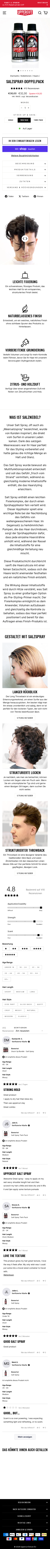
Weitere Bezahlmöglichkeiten (25, 155)
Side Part (10, 1004)
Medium (20, 992)
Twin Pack (24, 120)
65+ (6, 979)
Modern (9, 1016)
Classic (22, 1016)
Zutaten (25, 181)
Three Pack (38, 120)
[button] (25, 88)
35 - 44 (8, 973)
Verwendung (25, 175)
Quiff (40, 1004)
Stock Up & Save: (25, 115)
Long (32, 992)
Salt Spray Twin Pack (19, 1135)
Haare (36, 76)
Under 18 (9, 967)
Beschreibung (25, 164)
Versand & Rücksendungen (25, 187)
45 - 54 (21, 973)
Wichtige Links (24, 1523)
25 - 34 (36, 967)
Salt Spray (15, 1303)
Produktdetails (25, 170)
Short (8, 992)
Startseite (14, 76)
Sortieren (20, 1028)
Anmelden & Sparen (24, 1529)
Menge (25, 102)
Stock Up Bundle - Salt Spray (22, 1051)
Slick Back (26, 1004)
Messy (18, 1010)
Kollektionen (26, 76)
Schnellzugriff (24, 1516)
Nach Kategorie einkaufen (24, 1509)
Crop (7, 1010)
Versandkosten (32, 96)
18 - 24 (23, 967)
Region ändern (24, 1502)
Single (10, 120)
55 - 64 (34, 973)
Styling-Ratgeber (25, 718)
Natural (31, 1010)
